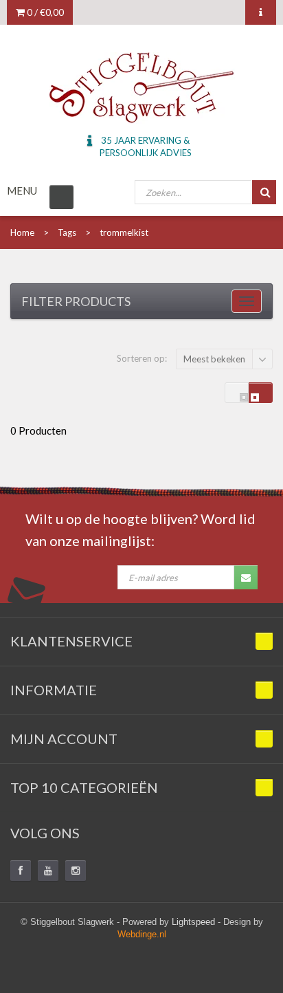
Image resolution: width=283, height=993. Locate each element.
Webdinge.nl (141, 934)
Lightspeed (193, 922)
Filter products (76, 301)
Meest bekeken (214, 358)
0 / (44, 12)
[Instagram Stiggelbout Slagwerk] (75, 870)
